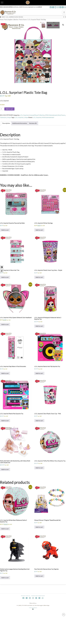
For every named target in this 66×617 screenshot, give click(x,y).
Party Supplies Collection (11, 19)
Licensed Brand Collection (37, 115)
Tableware (3, 117)
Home (1, 19)
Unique (9, 117)
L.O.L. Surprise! (24, 115)
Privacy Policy (25, 595)
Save (4, 24)
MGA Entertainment (51, 115)
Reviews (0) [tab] (33, 123)
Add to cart (9, 109)
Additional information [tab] (19, 123)
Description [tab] (6, 123)
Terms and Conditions (38, 595)
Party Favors (23, 19)
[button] (64, 12)
